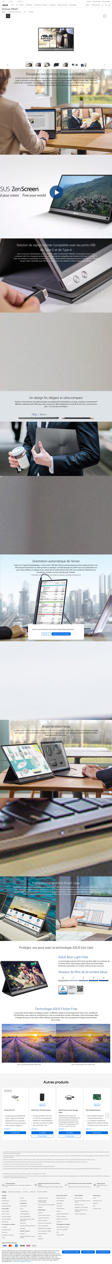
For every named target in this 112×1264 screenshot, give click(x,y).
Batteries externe (42, 1233)
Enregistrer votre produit (81, 1207)
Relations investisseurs (62, 1219)
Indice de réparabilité (62, 1229)
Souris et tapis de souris (44, 1215)
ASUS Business (96, 1)
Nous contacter (79, 1198)
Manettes (40, 1239)
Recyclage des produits (63, 1227)
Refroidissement (24, 1211)
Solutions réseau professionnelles (42, 1201)
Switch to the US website (61, 634)
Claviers (40, 1212)
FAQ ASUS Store (79, 1204)
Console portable (6, 1206)
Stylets (40, 1236)
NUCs (3, 1237)
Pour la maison (5, 1211)
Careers (59, 1211)
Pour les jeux (5, 1222)
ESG (58, 1232)
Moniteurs (4, 1227)
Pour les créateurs (6, 1216)
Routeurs (22, 1233)
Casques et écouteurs (43, 1218)
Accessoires (5, 1203)
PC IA (94, 1198)
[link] (5, 5)
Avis (25, 12)
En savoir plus (15, 1132)
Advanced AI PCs (97, 1200)
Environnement (106, 1)
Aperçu (3, 12)
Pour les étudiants (6, 1219)
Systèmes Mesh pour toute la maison (27, 1237)
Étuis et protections (43, 1225)
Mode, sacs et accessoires (45, 1223)
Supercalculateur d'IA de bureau (46, 1204)
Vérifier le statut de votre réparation (81, 1210)
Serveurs (40, 1207)
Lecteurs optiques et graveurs (27, 1225)
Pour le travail (5, 1214)
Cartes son (23, 1223)
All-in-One (4, 1232)
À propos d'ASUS (61, 1198)
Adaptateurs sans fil (43, 1198)
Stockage (22, 1228)
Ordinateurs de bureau (8, 1235)
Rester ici (46, 634)
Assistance (31, 12)
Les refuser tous (88, 1252)
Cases (21, 1208)
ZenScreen (32, 1192)
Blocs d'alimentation (25, 1216)
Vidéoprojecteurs (6, 1230)
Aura (94, 1206)
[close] (81, 626)
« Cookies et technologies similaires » (22, 1261)
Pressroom (59, 1221)
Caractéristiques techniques (14, 12)
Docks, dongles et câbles (44, 1231)
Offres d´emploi (60, 1208)
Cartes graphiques (25, 1214)
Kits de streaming (42, 1220)
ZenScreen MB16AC (10, 9)
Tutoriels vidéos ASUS (80, 1214)
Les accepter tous (103, 1252)
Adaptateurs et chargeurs (44, 1228)
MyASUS (95, 1203)
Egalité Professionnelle (62, 1214)
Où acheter (42, 1132)
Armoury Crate (97, 1208)
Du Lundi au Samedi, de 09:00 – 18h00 (83, 1201)
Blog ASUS (59, 1203)
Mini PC (22, 1198)
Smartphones (5, 1201)
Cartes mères (23, 1206)
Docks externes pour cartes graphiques (27, 1219)
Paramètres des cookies (71, 1252)
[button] (89, 1)
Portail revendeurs (61, 1216)
